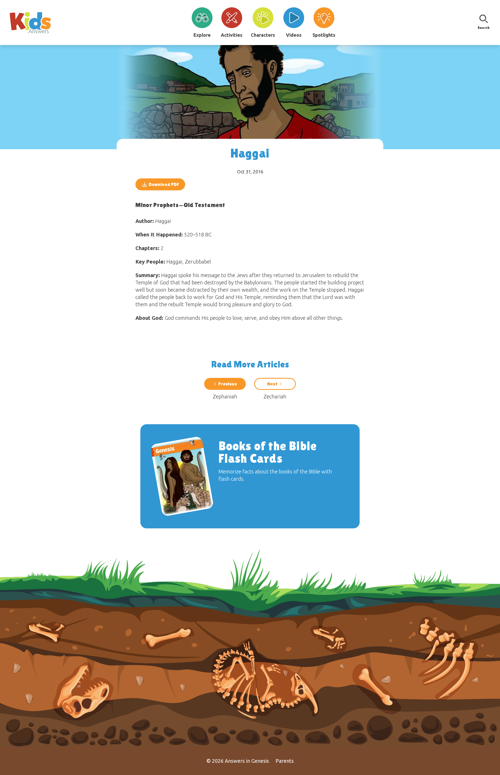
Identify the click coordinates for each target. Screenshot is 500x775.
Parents (285, 761)
